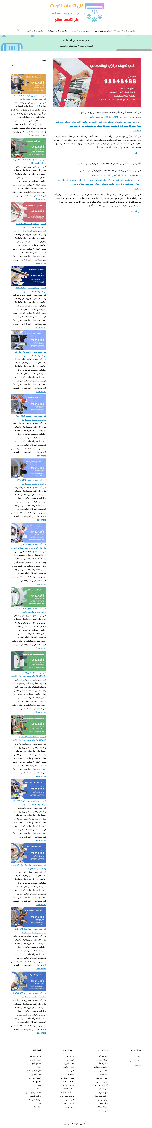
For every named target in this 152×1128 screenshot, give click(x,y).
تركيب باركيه (102, 1099)
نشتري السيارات (67, 1078)
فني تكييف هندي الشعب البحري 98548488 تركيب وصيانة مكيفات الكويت (28, 546)
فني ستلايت (103, 1056)
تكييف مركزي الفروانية (57, 31)
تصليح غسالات (35, 1056)
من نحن (137, 1065)
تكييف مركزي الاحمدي (81, 31)
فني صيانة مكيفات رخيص (83, 184)
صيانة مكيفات (129, 180)
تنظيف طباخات (68, 1085)
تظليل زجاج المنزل (33, 1092)
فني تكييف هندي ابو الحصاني (97, 125)
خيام (39, 1103)
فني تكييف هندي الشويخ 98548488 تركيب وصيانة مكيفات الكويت (31, 610)
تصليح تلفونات (35, 1063)
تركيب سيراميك (101, 1096)
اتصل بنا (137, 1056)
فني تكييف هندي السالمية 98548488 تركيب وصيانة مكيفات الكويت (30, 931)
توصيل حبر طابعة (34, 1099)
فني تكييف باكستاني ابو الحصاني (77, 122)
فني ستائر (70, 1099)
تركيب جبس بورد (67, 1096)
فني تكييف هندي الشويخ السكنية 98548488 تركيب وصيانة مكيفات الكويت (28, 674)
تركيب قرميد (35, 1096)
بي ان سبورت (102, 1060)
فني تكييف (93, 117)
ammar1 (132, 117)
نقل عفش (103, 1088)
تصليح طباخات (68, 1088)
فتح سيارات (103, 1092)
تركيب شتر (103, 1103)
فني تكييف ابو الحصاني (116, 122)
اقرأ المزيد (136, 153)
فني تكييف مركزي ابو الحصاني (122, 125)
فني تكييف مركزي (126, 184)
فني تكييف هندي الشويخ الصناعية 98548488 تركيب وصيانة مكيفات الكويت (28, 738)
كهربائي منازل (102, 1081)
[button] (115, 31)
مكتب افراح (69, 1063)
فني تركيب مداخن (33, 1070)
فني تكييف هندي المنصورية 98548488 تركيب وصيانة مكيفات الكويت (29, 995)
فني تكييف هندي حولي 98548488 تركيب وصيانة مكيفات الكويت (28, 867)
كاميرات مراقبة (101, 1085)
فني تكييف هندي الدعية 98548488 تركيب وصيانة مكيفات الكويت (31, 482)
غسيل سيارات (35, 1078)
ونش (39, 1085)
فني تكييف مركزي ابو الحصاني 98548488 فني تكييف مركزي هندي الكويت (110, 112)
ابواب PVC (103, 1110)
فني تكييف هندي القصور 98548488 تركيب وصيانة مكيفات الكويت (31, 289)
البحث (44, 60)
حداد (39, 1067)
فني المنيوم (36, 1074)
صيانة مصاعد (102, 1107)
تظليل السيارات (67, 1092)
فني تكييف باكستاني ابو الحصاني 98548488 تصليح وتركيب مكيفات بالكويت (109, 170)
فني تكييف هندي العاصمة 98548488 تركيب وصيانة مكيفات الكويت (30, 354)
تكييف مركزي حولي (103, 31)
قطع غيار (37, 1107)
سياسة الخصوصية (133, 1060)
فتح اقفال (104, 1070)
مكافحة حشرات (101, 1067)
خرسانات (70, 1060)
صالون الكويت (68, 1067)
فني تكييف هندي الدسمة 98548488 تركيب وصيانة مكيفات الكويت (30, 418)
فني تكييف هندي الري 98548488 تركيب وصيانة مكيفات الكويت (29, 161)
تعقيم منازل (69, 1074)
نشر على (116, 117)
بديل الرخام (69, 1107)
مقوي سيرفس (101, 1078)
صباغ (39, 1088)
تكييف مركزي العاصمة (126, 31)
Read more (34, 134)
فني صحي (103, 1074)
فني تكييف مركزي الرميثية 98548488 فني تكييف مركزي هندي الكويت (30, 97)
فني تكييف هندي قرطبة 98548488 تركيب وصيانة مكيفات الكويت (31, 225)
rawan (133, 175)
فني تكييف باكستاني (86, 180)
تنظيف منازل (69, 1056)
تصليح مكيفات (35, 1081)
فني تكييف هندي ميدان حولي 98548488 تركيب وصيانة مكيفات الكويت (29, 802)
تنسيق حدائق (69, 1103)
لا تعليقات (137, 130)
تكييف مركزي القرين (34, 31)
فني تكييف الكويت (98, 122)
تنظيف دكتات (68, 1081)
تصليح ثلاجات (35, 1060)
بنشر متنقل (103, 1063)
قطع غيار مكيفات (77, 125)
